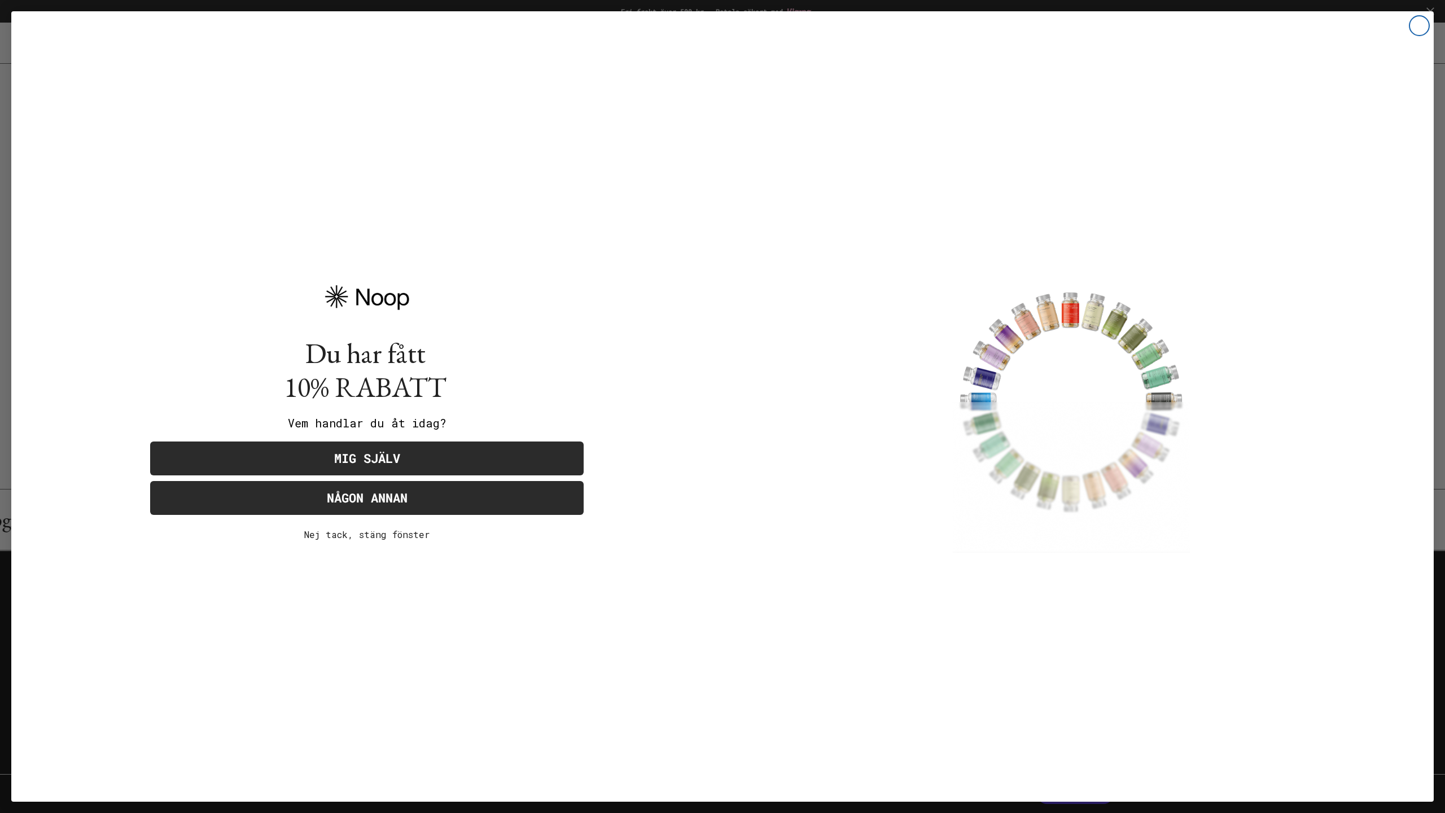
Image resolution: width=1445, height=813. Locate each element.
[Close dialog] (1419, 26)
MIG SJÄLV (367, 458)
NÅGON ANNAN (367, 497)
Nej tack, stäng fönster (367, 534)
